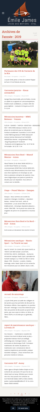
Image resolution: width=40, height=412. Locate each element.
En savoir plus (23, 408)
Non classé (7, 76)
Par (15, 76)
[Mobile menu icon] (3, 13)
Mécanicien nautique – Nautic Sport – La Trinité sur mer (18, 241)
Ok (13, 408)
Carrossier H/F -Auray (14, 363)
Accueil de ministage (14, 294)
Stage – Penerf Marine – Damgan (19, 190)
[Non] (38, 404)
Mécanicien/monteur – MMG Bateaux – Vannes (17, 117)
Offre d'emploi (8, 96)
